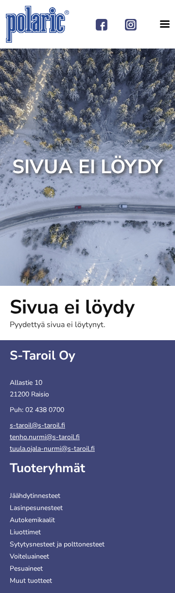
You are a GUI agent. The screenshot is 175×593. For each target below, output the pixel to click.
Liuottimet (25, 532)
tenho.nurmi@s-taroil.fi (45, 437)
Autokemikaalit (32, 520)
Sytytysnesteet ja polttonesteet (57, 544)
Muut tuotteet (31, 580)
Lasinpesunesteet (36, 507)
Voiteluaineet (29, 556)
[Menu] (161, 24)
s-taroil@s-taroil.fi (37, 425)
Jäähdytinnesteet (35, 495)
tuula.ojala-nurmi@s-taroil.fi (52, 448)
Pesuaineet (26, 568)
